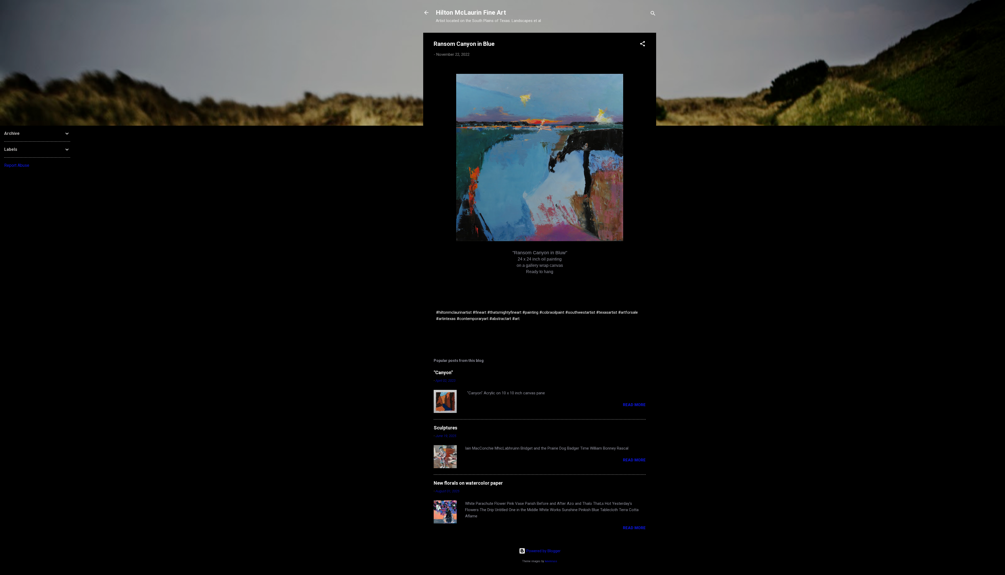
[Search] (653, 14)
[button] (642, 45)
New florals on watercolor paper (468, 483)
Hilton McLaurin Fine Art (471, 12)
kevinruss (551, 561)
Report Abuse (16, 165)
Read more (634, 404)
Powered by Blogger (543, 551)
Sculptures (445, 427)
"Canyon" (443, 372)
